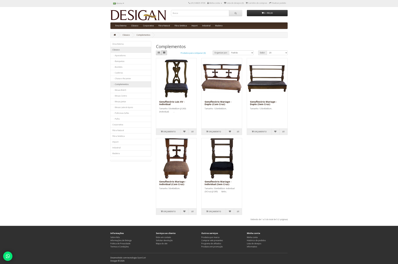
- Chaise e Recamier (121, 78)
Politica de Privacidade (120, 243)
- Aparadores (119, 55)
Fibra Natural (164, 25)
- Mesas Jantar (119, 101)
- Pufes (116, 119)
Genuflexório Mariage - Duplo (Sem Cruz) (263, 103)
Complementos (143, 35)
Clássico (134, 25)
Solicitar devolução (164, 240)
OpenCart (141, 257)
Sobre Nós (115, 237)
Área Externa (120, 25)
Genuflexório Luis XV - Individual (172, 103)
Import (195, 25)
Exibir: (262, 52)
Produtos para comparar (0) (193, 53)
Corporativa (148, 25)
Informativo (252, 246)
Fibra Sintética (181, 25)
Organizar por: (220, 52)
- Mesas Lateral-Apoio (122, 107)
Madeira (218, 25)
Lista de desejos (254, 243)
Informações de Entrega (121, 240)
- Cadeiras (117, 72)
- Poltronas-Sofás (120, 113)
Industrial (206, 25)
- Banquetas (118, 61)
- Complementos (120, 84)
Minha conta (252, 237)
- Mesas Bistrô (119, 90)
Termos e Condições (119, 246)
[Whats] (7, 256)
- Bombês (117, 67)
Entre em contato (163, 237)
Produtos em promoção (212, 246)
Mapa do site (161, 243)
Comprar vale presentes (212, 240)
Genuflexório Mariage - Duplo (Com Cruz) (218, 103)
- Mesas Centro (119, 95)
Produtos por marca (210, 237)
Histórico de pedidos (256, 240)
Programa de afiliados (211, 243)
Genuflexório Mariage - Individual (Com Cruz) (172, 183)
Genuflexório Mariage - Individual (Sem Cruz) (218, 183)
